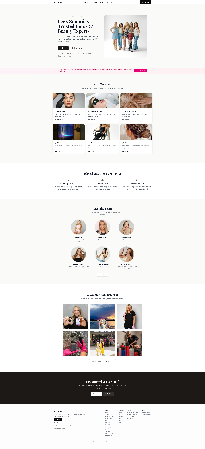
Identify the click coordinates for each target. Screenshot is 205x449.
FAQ (120, 418)
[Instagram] (54, 423)
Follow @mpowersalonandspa (103, 361)
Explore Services (77, 48)
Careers (121, 420)
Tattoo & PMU (108, 431)
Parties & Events (109, 433)
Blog (106, 2)
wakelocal (62, 428)
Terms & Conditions (107, 441)
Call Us (109, 394)
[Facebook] (57, 423)
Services (85, 2)
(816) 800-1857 (106, 388)
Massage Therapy (109, 428)
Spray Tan (107, 424)
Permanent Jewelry (110, 435)
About (101, 2)
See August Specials (140, 70)
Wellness (107, 426)
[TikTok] (60, 423)
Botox (95, 2)
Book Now (145, 2)
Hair (106, 420)
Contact (117, 2)
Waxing (107, 430)
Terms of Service (146, 414)
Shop (111, 2)
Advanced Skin (109, 416)
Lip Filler (107, 414)
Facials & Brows (109, 418)
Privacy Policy (146, 412)
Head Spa (107, 422)
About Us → (102, 275)
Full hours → (130, 418)
